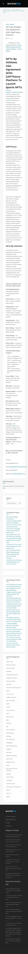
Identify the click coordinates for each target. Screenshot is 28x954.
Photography (9, 742)
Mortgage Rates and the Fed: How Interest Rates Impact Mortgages (13, 875)
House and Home (10, 710)
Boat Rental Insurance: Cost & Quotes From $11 (13, 850)
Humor (8, 713)
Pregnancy (8, 749)
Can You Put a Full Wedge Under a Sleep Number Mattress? (14, 835)
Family (7, 691)
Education (8, 684)
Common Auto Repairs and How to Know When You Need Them (14, 897)
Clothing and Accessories (12, 674)
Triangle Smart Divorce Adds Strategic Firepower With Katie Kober (13, 594)
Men (7, 726)
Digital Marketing (10, 819)
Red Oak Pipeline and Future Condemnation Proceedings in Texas (13, 890)
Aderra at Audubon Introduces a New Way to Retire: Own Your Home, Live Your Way (14, 635)
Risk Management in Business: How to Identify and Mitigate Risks (13, 941)
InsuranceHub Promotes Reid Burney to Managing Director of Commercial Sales (14, 606)
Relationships (9, 759)
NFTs (8, 100)
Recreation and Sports (11, 755)
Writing (8, 796)
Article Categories (15, 9)
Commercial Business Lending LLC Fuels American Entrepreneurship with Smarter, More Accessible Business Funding (13, 643)
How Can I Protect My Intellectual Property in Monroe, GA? (14, 868)
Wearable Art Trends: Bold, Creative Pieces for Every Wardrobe (12, 861)
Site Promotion (10, 777)
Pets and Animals (10, 739)
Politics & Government (11, 746)
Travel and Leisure (10, 783)
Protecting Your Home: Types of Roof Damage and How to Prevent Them (14, 546)
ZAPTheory (16, 92)
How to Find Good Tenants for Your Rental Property (13, 845)
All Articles (8, 826)
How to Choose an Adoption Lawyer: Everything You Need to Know (14, 911)
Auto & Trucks (9, 661)
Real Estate (9, 752)
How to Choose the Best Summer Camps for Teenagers (12, 556)
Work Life (8, 793)
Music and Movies (10, 729)
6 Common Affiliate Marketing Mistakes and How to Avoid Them (13, 540)
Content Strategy (10, 816)
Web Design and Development (13, 786)
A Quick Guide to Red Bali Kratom (12, 855)
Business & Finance (11, 665)
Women (8, 790)
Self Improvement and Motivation (11, 769)
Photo (10, 43)
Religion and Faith (10, 762)
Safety (7, 765)
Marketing (8, 723)
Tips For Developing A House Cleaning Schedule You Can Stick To (14, 918)
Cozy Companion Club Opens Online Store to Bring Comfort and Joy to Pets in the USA (14, 600)
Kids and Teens (10, 716)
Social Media (9, 780)
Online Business (10, 733)
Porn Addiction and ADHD (12, 617)
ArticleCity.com (6, 9)
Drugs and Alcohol (10, 681)
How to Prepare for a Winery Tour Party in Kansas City (13, 840)
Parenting (8, 736)
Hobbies (8, 707)
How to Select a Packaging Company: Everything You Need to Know (13, 530)
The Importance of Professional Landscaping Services (14, 924)
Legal (7, 720)
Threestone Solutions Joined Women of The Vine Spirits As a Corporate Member (13, 621)
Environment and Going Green (13, 687)
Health (7, 703)
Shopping (8, 774)
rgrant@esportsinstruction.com (18, 467)
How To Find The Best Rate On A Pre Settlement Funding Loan (14, 904)
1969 (13, 426)
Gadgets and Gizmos (11, 697)
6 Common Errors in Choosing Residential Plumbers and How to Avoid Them (13, 562)
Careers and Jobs (10, 668)
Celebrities (8, 671)
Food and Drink (10, 694)
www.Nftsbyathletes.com (18, 474)
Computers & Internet (11, 678)
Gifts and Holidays (10, 700)
